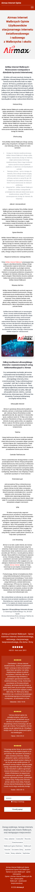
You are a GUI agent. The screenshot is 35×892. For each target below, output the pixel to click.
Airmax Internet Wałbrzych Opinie (17, 867)
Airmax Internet (15, 565)
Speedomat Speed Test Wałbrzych (17, 869)
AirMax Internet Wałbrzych (13, 262)
